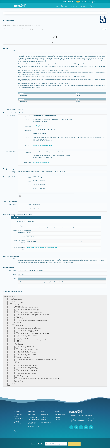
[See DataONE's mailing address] (91, 427)
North (29, 177)
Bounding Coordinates (9, 177)
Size (23, 236)
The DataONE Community (32, 422)
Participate (31, 414)
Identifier (13, 51)
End (30, 208)
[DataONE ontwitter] (71, 427)
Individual (28, 134)
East (29, 185)
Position (28, 152)
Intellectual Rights (10, 259)
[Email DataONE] (81, 427)
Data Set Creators (11, 115)
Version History (40, 17)
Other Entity (15, 217)
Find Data (19, 431)
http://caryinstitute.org (40, 126)
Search (6, 13)
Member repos (32, 417)
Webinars (44, 419)
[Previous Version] (33, 17)
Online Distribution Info (19, 248)
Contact (57, 419)
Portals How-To (46, 422)
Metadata (12, 13)
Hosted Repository (17, 422)
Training (43, 417)
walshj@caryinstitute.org (41, 162)
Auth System (12, 270)
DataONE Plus (18, 418)
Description (21, 227)
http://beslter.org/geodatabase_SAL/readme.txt (42, 247)
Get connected (74, 444)
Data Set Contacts (10, 151)
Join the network (33, 419)
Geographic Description (12, 172)
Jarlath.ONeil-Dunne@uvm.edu (42, 145)
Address (28, 120)
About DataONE (60, 414)
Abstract (13, 55)
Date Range (12, 204)
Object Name (21, 232)
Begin (29, 204)
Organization (27, 116)
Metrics (57, 417)
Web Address (27, 126)
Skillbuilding (45, 414)
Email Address (27, 146)
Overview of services (18, 415)
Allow (14, 278)
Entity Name (21, 221)
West (29, 189)
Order (14, 274)
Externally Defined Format (19, 241)
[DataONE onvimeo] (76, 427)
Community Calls (33, 426)
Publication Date (11, 109)
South (29, 181)
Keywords (13, 92)
